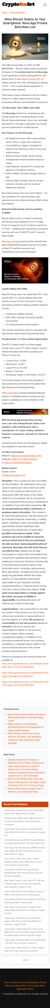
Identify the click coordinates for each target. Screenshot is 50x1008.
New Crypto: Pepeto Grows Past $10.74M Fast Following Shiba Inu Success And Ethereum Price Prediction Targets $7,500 (24, 883)
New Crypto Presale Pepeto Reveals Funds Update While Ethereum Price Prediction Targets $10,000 (24, 910)
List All (25, 960)
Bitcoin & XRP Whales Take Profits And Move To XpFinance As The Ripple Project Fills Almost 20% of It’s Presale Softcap (27, 782)
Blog (17, 986)
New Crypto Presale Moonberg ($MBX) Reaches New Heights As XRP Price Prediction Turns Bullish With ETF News (25, 851)
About (30, 989)
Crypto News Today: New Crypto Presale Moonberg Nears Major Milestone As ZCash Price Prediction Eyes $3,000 (23, 862)
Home (4, 12)
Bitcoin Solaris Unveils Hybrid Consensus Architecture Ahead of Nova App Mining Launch (26, 717)
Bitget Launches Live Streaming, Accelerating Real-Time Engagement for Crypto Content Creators (26, 727)
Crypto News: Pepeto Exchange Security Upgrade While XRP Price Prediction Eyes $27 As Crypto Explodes (23, 872)
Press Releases (17, 12)
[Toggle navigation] (44, 4)
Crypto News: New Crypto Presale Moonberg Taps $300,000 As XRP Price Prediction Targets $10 (24, 832)
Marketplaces (33, 982)
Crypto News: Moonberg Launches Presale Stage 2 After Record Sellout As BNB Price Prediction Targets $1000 (22, 921)
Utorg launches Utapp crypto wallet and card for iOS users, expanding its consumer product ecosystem (24, 821)
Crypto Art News (18, 982)
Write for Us (26, 986)
